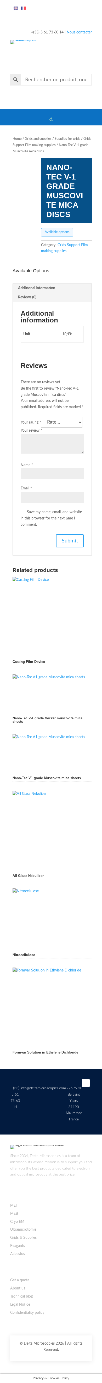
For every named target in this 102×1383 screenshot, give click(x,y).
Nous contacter (79, 32)
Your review (31, 430)
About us (17, 1288)
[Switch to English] (16, 8)
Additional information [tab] (36, 288)
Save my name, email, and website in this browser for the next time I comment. (51, 518)
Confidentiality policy (27, 1313)
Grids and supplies (38, 139)
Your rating (31, 422)
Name (27, 465)
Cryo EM (17, 1222)
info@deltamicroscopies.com (43, 1088)
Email (26, 488)
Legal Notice (20, 1304)
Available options (57, 232)
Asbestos (17, 1254)
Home (17, 139)
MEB (14, 1214)
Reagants (17, 1246)
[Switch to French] (23, 8)
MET (14, 1205)
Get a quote (19, 1280)
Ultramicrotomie (23, 1229)
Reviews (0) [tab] (27, 297)
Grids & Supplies (23, 1238)
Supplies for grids (67, 139)
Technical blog (21, 1296)
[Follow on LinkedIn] (86, 1083)
